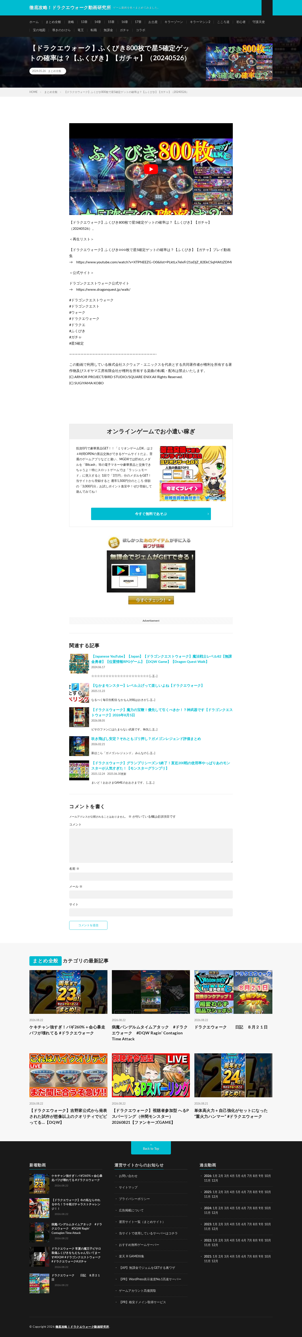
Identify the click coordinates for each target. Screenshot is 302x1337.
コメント (75, 824)
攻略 (71, 22)
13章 (84, 22)
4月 (232, 1176)
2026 (207, 1176)
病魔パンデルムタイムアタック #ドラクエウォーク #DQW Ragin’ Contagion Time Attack (150, 1033)
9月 (261, 1192)
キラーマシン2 (200, 22)
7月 (249, 1176)
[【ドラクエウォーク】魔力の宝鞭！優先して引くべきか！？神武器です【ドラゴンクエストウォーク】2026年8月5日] (79, 717)
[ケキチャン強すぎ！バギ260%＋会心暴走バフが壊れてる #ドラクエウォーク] (39, 1184)
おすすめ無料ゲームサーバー (139, 1244)
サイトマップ (128, 1187)
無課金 (108, 30)
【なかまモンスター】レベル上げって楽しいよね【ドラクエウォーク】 (148, 685)
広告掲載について (131, 1210)
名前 (74, 868)
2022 (207, 1240)
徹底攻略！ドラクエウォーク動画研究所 (82, 1327)
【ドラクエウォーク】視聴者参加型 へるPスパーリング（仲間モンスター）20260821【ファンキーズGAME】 (150, 1117)
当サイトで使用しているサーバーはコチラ (148, 1233)
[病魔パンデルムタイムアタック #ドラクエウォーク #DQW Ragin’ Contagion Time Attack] (39, 1232)
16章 (124, 22)
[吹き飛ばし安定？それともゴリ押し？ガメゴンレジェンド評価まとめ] (79, 746)
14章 (97, 22)
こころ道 (223, 22)
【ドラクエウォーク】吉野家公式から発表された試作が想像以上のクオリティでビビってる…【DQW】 (68, 1117)
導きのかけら (61, 30)
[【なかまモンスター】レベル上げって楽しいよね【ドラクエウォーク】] (79, 693)
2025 (207, 1192)
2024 (207, 1208)
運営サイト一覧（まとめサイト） (142, 1222)
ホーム (34, 22)
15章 (111, 22)
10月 (267, 1192)
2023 (207, 1224)
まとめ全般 (53, 22)
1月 (215, 1176)
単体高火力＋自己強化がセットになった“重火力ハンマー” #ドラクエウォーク (231, 1114)
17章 (138, 22)
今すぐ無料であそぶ (151, 514)
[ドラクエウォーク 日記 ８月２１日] (39, 1283)
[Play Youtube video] (151, 169)
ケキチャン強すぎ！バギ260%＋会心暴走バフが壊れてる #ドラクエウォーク (67, 1030)
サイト (73, 904)
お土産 (153, 22)
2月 (220, 1176)
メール (75, 886)
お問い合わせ (128, 1176)
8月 (255, 1176)
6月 (243, 1176)
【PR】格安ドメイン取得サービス (142, 1302)
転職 (94, 30)
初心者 (241, 22)
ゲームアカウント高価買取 (137, 1290)
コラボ (140, 30)
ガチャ (124, 30)
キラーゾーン (173, 22)
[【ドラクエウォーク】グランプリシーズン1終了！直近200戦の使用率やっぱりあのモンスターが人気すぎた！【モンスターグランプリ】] (79, 770)
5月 (238, 1176)
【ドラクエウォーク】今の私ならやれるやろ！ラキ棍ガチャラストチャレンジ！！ (76, 1204)
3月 (226, 1176)
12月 (215, 1196)
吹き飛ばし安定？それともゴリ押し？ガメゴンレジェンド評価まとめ (146, 739)
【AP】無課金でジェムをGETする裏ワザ (147, 1267)
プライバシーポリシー (134, 1199)
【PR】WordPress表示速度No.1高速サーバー (150, 1279)
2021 (207, 1256)
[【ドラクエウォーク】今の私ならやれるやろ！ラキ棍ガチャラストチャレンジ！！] (39, 1208)
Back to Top (151, 1148)
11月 (207, 1196)
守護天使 (258, 22)
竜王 (81, 30)
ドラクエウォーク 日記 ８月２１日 (231, 1027)
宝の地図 (39, 30)
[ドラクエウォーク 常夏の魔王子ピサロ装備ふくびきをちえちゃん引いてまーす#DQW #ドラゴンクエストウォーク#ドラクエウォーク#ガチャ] (39, 1257)
